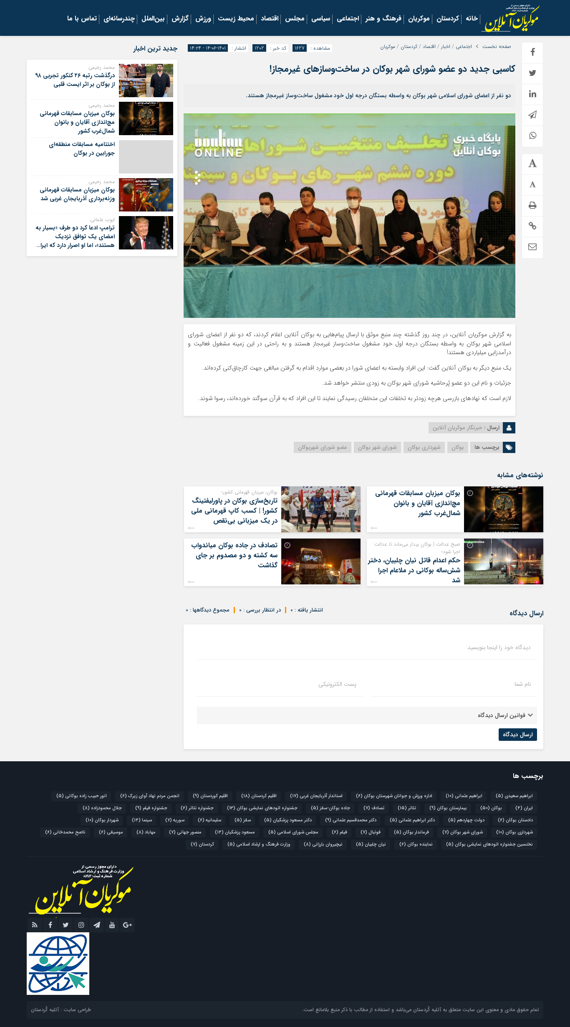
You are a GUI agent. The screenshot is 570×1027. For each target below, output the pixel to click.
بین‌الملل (153, 19)
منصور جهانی (185, 832)
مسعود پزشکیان (235, 832)
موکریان (419, 19)
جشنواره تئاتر (197, 808)
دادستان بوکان (515, 820)
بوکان (457, 447)
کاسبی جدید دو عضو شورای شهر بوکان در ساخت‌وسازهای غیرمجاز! (392, 69)
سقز (243, 820)
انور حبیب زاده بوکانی (81, 796)
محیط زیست (236, 19)
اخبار (445, 46)
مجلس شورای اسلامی (293, 832)
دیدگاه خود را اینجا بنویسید (499, 647)
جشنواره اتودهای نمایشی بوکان (262, 808)
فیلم (339, 832)
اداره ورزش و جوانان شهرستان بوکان (394, 796)
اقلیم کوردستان (210, 796)
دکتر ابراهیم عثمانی (412, 820)
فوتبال (371, 832)
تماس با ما (82, 19)
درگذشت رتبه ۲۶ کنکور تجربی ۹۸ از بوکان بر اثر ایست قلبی (75, 80)
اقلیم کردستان (259, 796)
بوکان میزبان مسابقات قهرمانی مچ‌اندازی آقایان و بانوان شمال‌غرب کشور (417, 503)
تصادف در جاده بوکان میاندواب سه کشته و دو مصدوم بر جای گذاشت (234, 555)
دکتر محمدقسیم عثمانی (350, 820)
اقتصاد (269, 19)
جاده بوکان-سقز (330, 808)
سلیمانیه (209, 820)
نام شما (523, 684)
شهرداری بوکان (424, 447)
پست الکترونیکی (337, 684)
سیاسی (320, 19)
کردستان (447, 19)
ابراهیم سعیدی (514, 796)
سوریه (174, 820)
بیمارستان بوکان (448, 808)
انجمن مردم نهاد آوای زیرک (149, 796)
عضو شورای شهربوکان (322, 447)
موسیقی (111, 832)
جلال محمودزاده (102, 808)
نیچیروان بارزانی (323, 844)
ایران (524, 808)
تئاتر (407, 808)
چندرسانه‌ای (119, 19)
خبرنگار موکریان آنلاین (457, 427)
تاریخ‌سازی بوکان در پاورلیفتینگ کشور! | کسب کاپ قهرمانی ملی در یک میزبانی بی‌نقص (234, 511)
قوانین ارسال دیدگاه (501, 715)
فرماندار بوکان (411, 832)
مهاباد (146, 832)
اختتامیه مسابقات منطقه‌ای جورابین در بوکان (82, 149)
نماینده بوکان (416, 844)
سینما (142, 820)
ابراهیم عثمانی (464, 796)
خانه (472, 19)
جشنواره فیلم (151, 808)
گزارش (180, 19)
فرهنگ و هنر (383, 19)
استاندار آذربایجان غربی (316, 796)
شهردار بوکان (102, 820)
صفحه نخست (496, 46)
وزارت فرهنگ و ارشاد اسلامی (258, 844)
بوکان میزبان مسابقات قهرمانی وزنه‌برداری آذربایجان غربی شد (77, 194)
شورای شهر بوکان (377, 447)
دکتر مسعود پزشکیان (288, 820)
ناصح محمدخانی (65, 832)
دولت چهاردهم (466, 820)
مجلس (295, 19)
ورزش (203, 19)
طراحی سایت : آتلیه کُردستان (61, 1010)
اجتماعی (348, 19)
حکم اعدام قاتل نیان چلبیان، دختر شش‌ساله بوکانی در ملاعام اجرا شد (414, 570)
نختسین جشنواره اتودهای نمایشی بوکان (489, 844)
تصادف (373, 808)
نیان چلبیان (371, 844)
